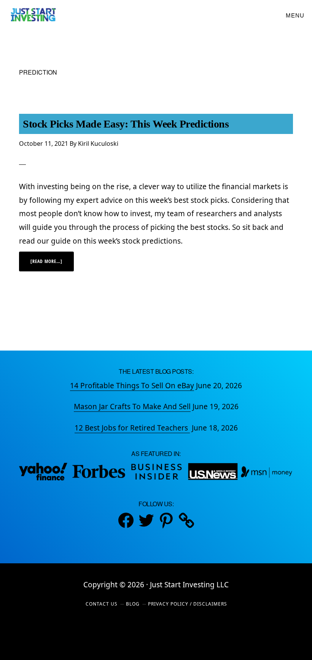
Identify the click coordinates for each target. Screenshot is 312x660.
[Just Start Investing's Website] (186, 520)
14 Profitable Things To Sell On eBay (132, 386)
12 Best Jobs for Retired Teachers (132, 428)
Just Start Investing (33, 15)
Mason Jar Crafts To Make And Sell (132, 406)
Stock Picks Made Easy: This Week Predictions (126, 124)
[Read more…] (52, 264)
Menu (295, 15)
